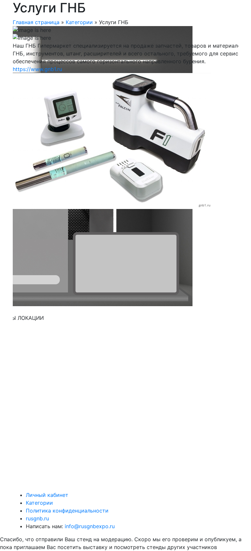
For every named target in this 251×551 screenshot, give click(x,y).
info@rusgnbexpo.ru (89, 526)
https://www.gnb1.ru (37, 69)
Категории (79, 22)
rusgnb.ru (37, 518)
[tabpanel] (125, 117)
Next (197, 330)
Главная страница (36, 22)
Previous (8, 253)
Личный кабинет (47, 495)
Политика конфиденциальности (67, 510)
